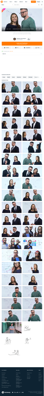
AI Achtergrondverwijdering (6, 385)
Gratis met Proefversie (22, 44)
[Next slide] (39, 76)
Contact (28, 374)
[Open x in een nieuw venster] (21, 391)
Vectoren (5, 1)
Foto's (11, 1)
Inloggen (38, 1)
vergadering (37, 76)
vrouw (4, 76)
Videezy (3, 375)
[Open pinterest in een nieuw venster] (17, 391)
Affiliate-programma (18, 376)
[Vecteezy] (2, 2)
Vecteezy (3, 374)
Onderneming (4, 377)
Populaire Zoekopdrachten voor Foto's (19, 382)
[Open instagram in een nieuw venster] (14, 391)
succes (13, 76)
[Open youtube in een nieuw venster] (22, 391)
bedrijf (8, 76)
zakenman (19, 76)
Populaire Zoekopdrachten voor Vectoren (19, 379)
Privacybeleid (39, 392)
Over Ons (28, 375)
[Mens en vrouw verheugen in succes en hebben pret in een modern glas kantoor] (32, 194)
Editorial (21, 1)
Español (39, 374)
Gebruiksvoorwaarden (32, 392)
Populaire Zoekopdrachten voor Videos (19, 385)
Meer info (4, 53)
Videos (15, 1)
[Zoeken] (38, 4)
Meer (26, 1)
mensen (24, 76)
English (39, 372)
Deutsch (39, 377)
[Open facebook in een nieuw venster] (12, 391)
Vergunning (18, 372)
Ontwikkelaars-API (5, 380)
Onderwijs (3, 378)
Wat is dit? (11, 51)
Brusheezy (3, 372)
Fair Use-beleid (38, 392)
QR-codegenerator (5, 386)
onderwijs (30, 76)
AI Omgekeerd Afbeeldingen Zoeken (5, 382)
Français (39, 378)
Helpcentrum (29, 372)
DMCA (17, 374)
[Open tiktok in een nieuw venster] (19, 391)
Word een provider (28, 378)
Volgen (29, 39)
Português (39, 375)
